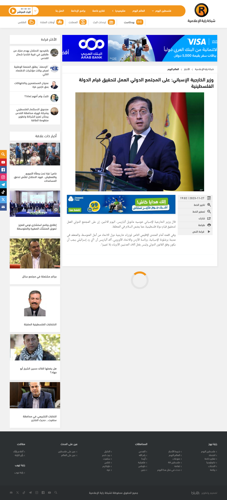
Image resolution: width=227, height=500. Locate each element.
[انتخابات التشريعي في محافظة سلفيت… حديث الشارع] (35, 397)
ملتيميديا (120, 10)
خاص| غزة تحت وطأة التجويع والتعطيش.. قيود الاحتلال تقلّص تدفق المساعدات (35, 177)
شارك (202, 218)
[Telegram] (3, 184)
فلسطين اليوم (163, 10)
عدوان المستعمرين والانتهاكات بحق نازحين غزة (31, 84)
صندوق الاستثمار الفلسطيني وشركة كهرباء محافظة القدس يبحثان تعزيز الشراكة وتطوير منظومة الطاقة (32, 114)
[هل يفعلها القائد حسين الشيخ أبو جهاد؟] (35, 349)
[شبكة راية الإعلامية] (201, 13)
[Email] (3, 207)
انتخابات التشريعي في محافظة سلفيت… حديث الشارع (40, 418)
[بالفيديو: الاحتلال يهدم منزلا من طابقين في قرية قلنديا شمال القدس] (54, 53)
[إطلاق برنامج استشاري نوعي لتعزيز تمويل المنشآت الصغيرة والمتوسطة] (35, 206)
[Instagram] (3, 177)
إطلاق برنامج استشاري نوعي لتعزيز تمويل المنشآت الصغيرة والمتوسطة (37, 226)
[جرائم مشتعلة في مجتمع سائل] (35, 253)
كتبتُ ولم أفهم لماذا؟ (36, 96)
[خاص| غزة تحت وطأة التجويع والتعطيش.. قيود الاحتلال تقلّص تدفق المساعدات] (35, 158)
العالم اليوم (138, 10)
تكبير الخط (199, 204)
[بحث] (3, 154)
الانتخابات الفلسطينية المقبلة (40, 324)
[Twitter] (3, 199)
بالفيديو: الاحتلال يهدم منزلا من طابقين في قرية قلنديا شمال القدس (31, 54)
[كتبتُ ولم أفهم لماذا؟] (54, 98)
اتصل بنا (60, 10)
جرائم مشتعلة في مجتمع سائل (39, 276)
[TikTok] (3, 192)
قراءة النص (198, 231)
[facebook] (3, 169)
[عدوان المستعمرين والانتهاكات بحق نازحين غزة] (54, 85)
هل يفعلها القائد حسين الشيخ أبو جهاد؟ (38, 370)
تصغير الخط (199, 211)
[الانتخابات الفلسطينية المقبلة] (35, 301)
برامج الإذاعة (78, 10)
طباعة (201, 225)
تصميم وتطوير (209, 493)
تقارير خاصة (98, 10)
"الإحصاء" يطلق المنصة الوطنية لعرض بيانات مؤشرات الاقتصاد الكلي (31, 70)
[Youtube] (3, 162)
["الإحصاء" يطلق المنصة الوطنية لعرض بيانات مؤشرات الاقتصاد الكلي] (54, 69)
